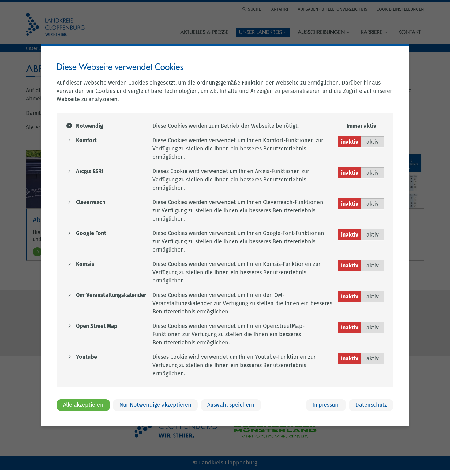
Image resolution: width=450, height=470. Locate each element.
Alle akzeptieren (83, 404)
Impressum (326, 404)
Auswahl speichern (230, 404)
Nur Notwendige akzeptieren (155, 404)
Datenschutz (371, 404)
